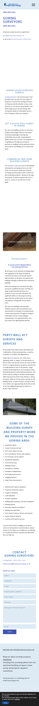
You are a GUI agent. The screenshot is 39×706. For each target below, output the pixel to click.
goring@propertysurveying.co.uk (13, 35)
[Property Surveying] (12, 5)
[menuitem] (32, 4)
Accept (5, 703)
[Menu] (32, 4)
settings (17, 699)
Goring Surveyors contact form (21, 39)
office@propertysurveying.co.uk (23, 650)
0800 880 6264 (9, 12)
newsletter (7, 659)
